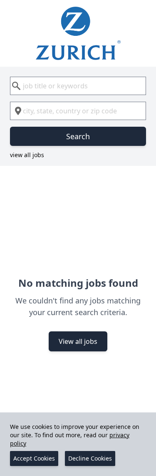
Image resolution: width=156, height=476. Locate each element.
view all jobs (27, 155)
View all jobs (78, 341)
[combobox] (78, 86)
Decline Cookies (90, 458)
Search (78, 136)
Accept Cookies (34, 458)
